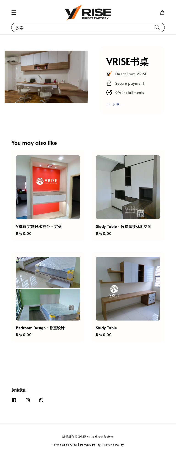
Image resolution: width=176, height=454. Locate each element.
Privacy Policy (90, 445)
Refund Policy (114, 445)
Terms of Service (64, 445)
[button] (14, 13)
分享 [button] (116, 104)
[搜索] (157, 27)
